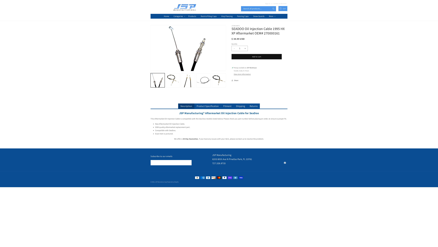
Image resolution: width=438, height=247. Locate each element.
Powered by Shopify (173, 182)
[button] (178, 16)
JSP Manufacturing (161, 182)
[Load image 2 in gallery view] (173, 80)
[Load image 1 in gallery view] (158, 80)
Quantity (234, 44)
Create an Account (280, 4)
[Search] (273, 8)
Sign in (267, 4)
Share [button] (236, 80)
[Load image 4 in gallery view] (203, 80)
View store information (242, 74)
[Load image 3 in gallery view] (188, 80)
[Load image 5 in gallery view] (219, 80)
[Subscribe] (189, 162)
